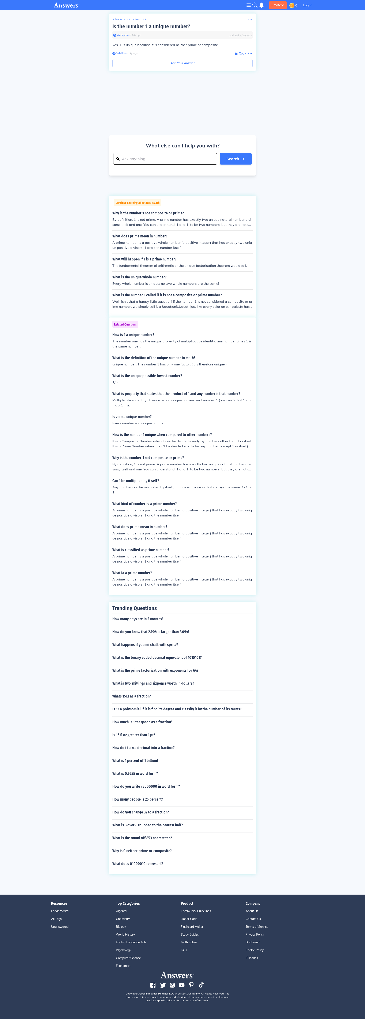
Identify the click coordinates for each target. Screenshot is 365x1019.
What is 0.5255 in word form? (135, 773)
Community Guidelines (196, 911)
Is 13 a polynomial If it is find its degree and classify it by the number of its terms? (176, 709)
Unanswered (59, 927)
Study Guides (190, 934)
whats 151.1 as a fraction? (131, 696)
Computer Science (128, 958)
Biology (121, 927)
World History (125, 934)
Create (276, 5)
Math (128, 19)
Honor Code (189, 919)
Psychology (123, 950)
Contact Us (253, 919)
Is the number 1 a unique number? (151, 26)
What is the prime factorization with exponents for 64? (155, 670)
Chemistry (123, 919)
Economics (123, 966)
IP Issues (252, 958)
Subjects (117, 19)
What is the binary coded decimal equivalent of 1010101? (157, 657)
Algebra (121, 911)
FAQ (184, 950)
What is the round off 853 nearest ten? (142, 838)
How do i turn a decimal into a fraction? (143, 747)
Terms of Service (257, 927)
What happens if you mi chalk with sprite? (145, 644)
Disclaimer (253, 942)
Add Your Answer (183, 63)
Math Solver (189, 942)
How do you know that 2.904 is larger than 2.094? (150, 631)
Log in (307, 5)
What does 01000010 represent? (137, 863)
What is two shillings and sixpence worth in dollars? (153, 683)
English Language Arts (131, 942)
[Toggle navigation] (249, 5)
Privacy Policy (255, 934)
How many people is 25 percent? (137, 799)
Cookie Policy (255, 950)
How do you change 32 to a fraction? (140, 812)
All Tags (56, 919)
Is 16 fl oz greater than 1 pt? (133, 735)
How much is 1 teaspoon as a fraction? (142, 722)
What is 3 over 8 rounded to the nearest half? (147, 825)
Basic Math (141, 19)
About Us (252, 911)
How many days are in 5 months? (137, 619)
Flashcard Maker (192, 927)
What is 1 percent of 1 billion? (135, 760)
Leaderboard (59, 911)
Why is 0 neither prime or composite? (142, 851)
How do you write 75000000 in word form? (146, 786)
